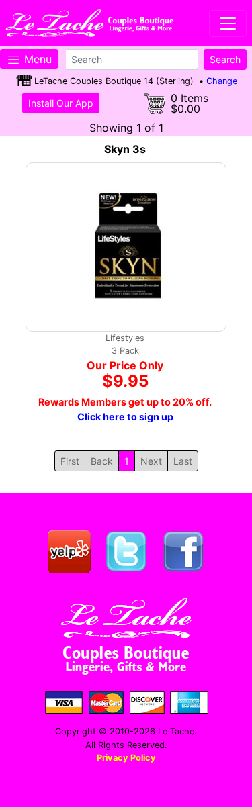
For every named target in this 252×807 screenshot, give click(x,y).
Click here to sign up (125, 416)
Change (221, 81)
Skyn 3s (125, 149)
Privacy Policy (126, 758)
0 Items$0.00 (189, 103)
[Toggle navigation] (228, 23)
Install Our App (60, 103)
